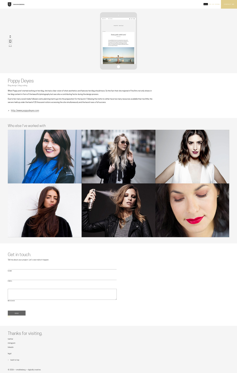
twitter (10, 339)
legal (9, 353)
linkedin (10, 347)
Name (10, 271)
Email (10, 281)
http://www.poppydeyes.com (25, 110)
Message (11, 300)
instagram (11, 343)
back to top (14, 360)
